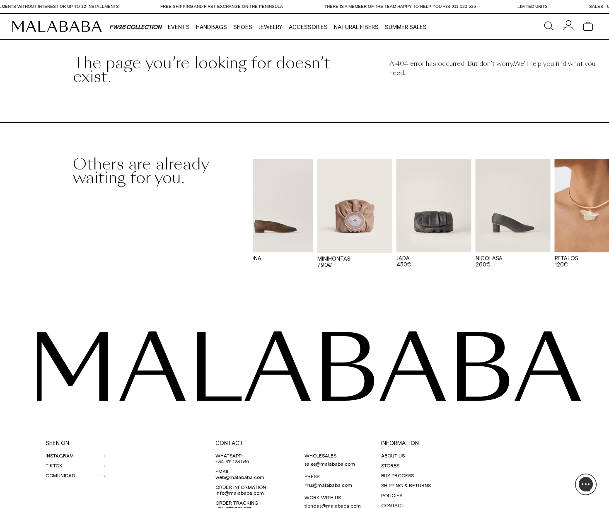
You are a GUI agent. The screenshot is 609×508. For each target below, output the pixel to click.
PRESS (311, 476)
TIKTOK (54, 465)
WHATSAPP (228, 455)
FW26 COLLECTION (135, 26)
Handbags (211, 26)
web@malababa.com (239, 477)
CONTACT (229, 442)
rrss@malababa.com (328, 485)
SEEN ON (57, 442)
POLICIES (391, 495)
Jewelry (271, 26)
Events (179, 26)
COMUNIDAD (60, 475)
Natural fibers (356, 26)
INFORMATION (400, 442)
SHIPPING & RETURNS (406, 485)
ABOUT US (393, 455)
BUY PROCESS (397, 475)
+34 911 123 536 (232, 461)
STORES (390, 465)
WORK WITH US (322, 497)
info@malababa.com (239, 493)
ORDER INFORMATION (240, 487)
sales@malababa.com (329, 464)
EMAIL (222, 471)
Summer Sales (406, 26)
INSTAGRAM (60, 455)
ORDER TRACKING (237, 503)
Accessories (308, 26)
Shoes (242, 26)
